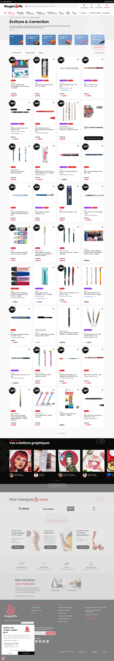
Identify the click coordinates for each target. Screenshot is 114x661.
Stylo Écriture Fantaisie (80, 37)
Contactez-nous (36, 610)
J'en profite (50, 547)
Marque (41, 53)
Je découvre (83, 547)
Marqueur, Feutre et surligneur (32, 37)
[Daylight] (94, 509)
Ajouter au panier (21, 95)
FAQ (32, 613)
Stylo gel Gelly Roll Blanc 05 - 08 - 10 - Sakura (44, 85)
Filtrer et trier (17, 53)
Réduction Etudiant (64, 610)
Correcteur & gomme (64, 37)
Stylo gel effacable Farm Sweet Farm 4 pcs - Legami (92, 293)
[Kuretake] (45, 509)
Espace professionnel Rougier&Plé (93, 618)
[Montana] (20, 509)
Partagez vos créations (57, 485)
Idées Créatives (63, 621)
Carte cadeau (35, 607)
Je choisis (18, 547)
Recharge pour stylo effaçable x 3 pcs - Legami (43, 293)
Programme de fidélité (65, 616)
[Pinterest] (40, 641)
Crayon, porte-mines (48, 37)
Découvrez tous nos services (24, 596)
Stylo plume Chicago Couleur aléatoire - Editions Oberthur (69, 333)
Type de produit (30, 53)
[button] (98, 6)
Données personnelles (82, 652)
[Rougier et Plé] (10, 611)
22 (58, 433)
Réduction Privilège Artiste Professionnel (93, 611)
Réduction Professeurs (92, 615)
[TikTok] (47, 641)
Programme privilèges (65, 607)
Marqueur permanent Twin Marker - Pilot (19, 128)
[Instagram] (44, 641)
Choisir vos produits (70, 94)
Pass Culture (62, 613)
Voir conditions (66, 1)
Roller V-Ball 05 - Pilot (91, 85)
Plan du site (105, 652)
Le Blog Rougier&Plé (64, 619)
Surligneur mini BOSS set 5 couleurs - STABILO (68, 414)
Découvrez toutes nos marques (57, 520)
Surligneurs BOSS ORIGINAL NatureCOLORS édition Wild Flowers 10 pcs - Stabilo (92, 252)
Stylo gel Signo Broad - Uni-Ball (68, 85)
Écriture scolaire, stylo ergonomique (97, 38)
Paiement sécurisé (94, 652)
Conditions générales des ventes (67, 652)
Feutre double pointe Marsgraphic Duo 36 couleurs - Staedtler (20, 86)
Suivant (62, 433)
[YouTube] (36, 641)
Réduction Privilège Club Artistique (95, 607)
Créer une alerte (46, 342)
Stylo (12, 37)
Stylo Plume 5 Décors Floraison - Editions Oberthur (69, 128)
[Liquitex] (69, 509)
